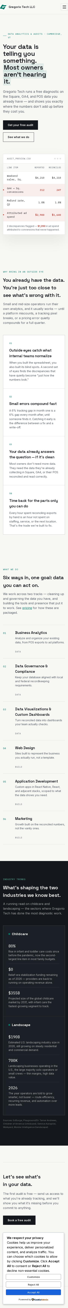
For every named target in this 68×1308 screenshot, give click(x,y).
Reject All (33, 1284)
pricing (27, 608)
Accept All (33, 1292)
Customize (33, 1276)
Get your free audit (20, 125)
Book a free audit (19, 1220)
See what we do (18, 137)
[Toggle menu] (64, 7)
